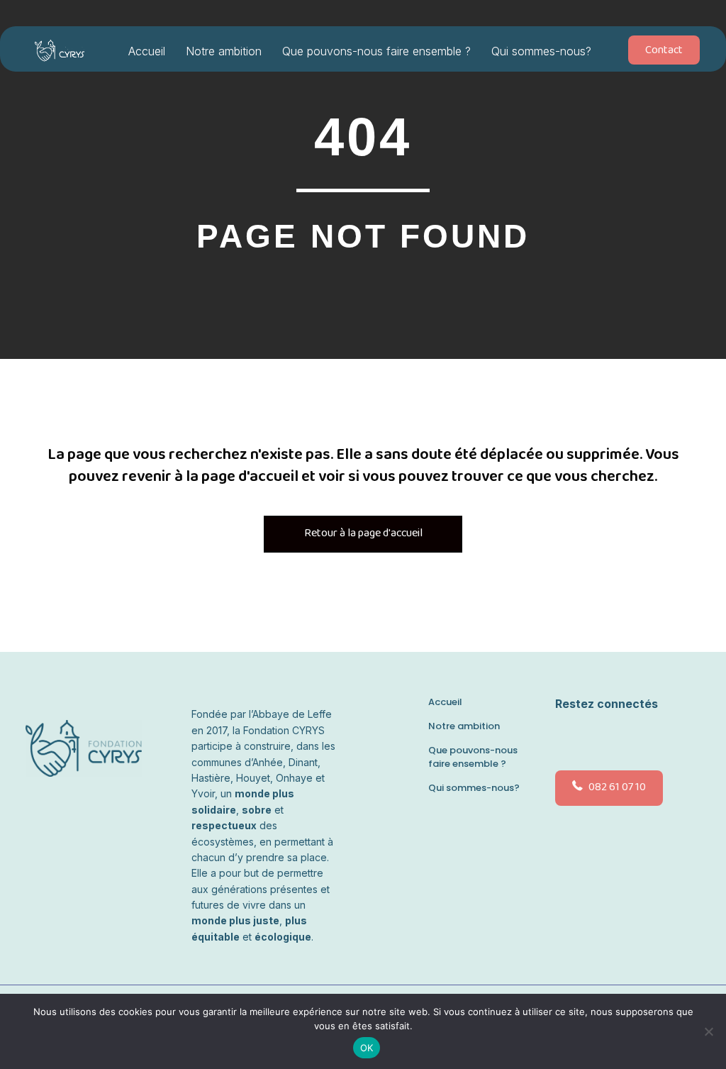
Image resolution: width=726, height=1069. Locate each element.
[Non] (708, 1031)
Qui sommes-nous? (541, 51)
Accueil (146, 51)
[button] (566, 737)
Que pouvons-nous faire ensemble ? (376, 51)
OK (367, 1047)
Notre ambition (224, 51)
